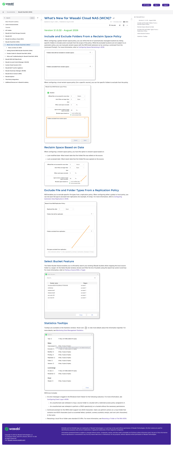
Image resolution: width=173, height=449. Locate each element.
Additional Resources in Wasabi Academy (16, 82)
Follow (113, 25)
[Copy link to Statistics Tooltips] (70, 323)
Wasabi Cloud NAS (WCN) (25, 12)
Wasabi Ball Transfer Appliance (14, 68)
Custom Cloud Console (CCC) (13, 65)
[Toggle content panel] (131, 19)
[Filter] (38, 18)
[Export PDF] (123, 25)
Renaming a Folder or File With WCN (114, 418)
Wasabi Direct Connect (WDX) (13, 73)
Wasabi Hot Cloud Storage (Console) (15, 33)
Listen (126, 21)
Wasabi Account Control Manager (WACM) (17, 62)
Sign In (156, 5)
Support (166, 5)
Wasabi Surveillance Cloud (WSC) (14, 39)
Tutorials (7, 27)
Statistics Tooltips (142, 36)
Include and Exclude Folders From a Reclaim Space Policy (147, 23)
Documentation (11, 12)
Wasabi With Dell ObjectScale (13, 59)
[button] (19, 18)
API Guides (146, 5)
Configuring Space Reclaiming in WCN (91, 47)
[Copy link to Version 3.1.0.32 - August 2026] (81, 30)
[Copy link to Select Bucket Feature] (76, 261)
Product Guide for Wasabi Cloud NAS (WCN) (19, 53)
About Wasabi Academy (11, 21)
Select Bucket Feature (143, 33)
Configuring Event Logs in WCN (57, 399)
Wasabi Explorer (9, 76)
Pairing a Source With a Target (75, 270)
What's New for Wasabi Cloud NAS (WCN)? (18, 44)
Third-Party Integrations (12, 79)
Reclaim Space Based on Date (145, 27)
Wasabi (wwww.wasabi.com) (16, 440)
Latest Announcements (11, 24)
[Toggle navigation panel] (41, 19)
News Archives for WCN (15, 47)
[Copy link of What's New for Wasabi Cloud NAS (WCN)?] (113, 18)
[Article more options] (127, 25)
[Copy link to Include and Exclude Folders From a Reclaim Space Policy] (124, 36)
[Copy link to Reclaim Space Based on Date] (87, 147)
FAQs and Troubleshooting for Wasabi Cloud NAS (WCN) (22, 56)
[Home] (8, 5)
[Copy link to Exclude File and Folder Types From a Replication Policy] (121, 190)
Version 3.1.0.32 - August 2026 (147, 20)
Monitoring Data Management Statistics (69, 330)
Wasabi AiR (8, 36)
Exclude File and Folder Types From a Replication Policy (147, 30)
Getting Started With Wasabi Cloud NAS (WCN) (20, 50)
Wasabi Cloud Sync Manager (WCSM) (15, 70)
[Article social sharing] (119, 25)
